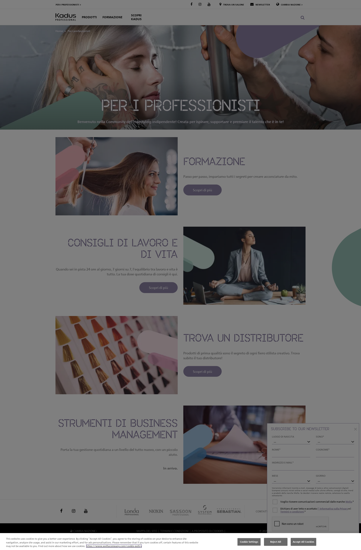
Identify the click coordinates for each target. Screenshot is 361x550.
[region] (180, 541)
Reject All (275, 541)
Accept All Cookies (303, 541)
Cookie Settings (249, 541)
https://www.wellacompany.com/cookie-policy (114, 546)
